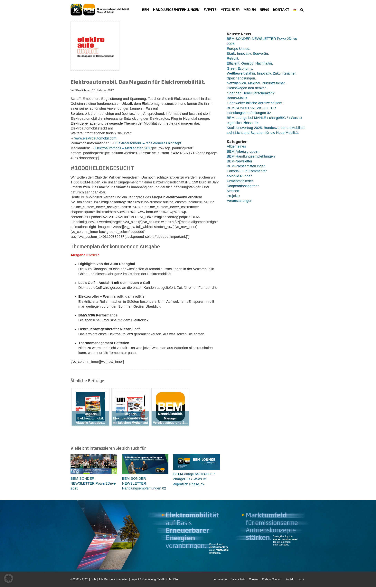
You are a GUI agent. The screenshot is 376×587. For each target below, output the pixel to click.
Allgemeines (236, 146)
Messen (233, 191)
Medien (250, 9)
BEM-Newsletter (239, 161)
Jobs (301, 579)
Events (210, 9)
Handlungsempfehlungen (176, 9)
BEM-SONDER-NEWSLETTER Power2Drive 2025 (93, 483)
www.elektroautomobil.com (95, 138)
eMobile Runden (239, 176)
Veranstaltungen (239, 201)
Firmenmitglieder (240, 181)
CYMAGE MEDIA (167, 579)
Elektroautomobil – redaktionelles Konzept (148, 143)
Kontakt (281, 9)
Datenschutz (237, 579)
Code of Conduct (272, 579)
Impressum (220, 579)
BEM (145, 9)
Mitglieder (230, 9)
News (264, 9)
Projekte (233, 196)
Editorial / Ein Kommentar (247, 171)
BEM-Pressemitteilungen (246, 166)
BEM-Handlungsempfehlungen (251, 156)
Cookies (253, 579)
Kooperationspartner (243, 186)
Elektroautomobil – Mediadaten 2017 (123, 148)
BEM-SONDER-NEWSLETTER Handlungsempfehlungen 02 (144, 483)
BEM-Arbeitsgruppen (243, 151)
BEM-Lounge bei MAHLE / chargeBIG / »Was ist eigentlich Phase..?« (194, 479)
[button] (302, 9)
